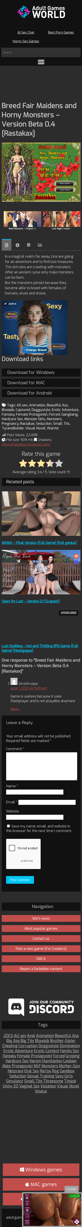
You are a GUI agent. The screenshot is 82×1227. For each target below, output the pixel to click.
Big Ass (13, 1040)
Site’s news (41, 918)
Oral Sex (31, 1071)
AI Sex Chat (25, 32)
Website (12, 811)
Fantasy (8, 414)
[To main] (41, 12)
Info (17, 245)
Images (40, 245)
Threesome (53, 1081)
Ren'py (45, 1071)
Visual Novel (35, 428)
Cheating (10, 1045)
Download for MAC (26, 383)
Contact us (41, 938)
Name (12, 786)
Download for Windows (30, 372)
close (71, 1189)
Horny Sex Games (26, 41)
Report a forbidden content (41, 969)
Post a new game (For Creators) (41, 948)
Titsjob (70, 1081)
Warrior (53, 428)
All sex (22, 405)
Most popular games (41, 928)
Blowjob (8, 409)
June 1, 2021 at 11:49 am (28, 688)
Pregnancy (10, 423)
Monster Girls (34, 419)
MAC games (43, 1184)
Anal (31, 1035)
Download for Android (29, 393)
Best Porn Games (61, 32)
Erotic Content (46, 1050)
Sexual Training (40, 1076)
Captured (23, 409)
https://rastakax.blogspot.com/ (26, 444)
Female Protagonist (31, 414)
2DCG (8, 1035)
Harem (35, 1061)
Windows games (43, 1170)
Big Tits (27, 1040)
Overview (6, 245)
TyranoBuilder (13, 428)
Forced (54, 414)
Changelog (29, 245)
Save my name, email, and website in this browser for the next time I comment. (39, 828)
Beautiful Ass (57, 405)
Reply (14, 709)
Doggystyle (41, 409)
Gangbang (69, 414)
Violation (48, 1086)
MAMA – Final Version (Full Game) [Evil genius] (39, 542)
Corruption (28, 1045)
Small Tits (61, 423)
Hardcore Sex (12, 419)
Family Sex (69, 1050)
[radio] (23, 463)
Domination (70, 1045)
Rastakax (27, 423)
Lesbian (70, 1061)
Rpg (55, 1071)
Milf (37, 1066)
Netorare (15, 1071)
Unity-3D (10, 1086)
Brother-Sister (63, 1040)
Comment (15, 749)
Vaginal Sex (29, 1086)
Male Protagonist (17, 1066)
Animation (37, 405)
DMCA (41, 958)
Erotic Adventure (65, 409)
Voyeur (41, 1091)
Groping (73, 1056)
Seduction (44, 423)
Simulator (14, 1081)
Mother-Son (69, 1066)
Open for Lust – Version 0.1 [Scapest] (31, 601)
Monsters (54, 419)
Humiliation (52, 1061)
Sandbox (67, 1071)
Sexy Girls (64, 1076)
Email (11, 802)
